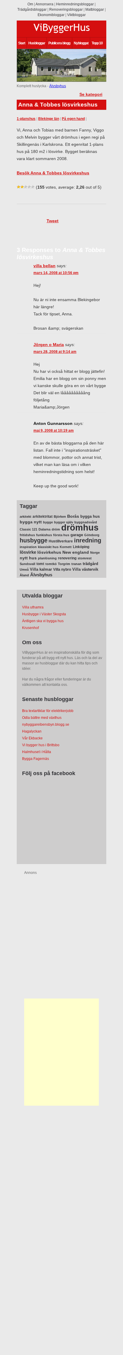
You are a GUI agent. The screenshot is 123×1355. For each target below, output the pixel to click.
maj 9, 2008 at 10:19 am (53, 430)
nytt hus (28, 558)
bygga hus (90, 516)
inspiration (28, 547)
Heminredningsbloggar (75, 4)
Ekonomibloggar (51, 15)
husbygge (33, 540)
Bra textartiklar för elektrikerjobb (47, 711)
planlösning (47, 558)
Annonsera (44, 4)
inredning (87, 540)
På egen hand (73, 119)
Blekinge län (48, 119)
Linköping (81, 547)
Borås (73, 516)
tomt (40, 564)
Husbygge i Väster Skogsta (44, 614)
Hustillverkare (61, 541)
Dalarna (44, 529)
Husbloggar (36, 43)
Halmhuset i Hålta (36, 752)
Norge (95, 552)
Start (21, 43)
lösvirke (28, 552)
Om (30, 4)
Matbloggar (94, 9)
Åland (24, 575)
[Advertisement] (61, 1052)
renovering (67, 558)
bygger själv (63, 522)
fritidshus (27, 535)
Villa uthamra (33, 607)
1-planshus (26, 119)
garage (76, 535)
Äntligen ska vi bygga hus (43, 621)
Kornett (66, 547)
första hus (61, 535)
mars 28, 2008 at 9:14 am (54, 352)
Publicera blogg (59, 43)
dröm (56, 529)
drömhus (80, 527)
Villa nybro (62, 569)
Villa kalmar (41, 569)
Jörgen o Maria (48, 344)
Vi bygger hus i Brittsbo (40, 745)
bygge (48, 522)
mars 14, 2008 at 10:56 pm (56, 273)
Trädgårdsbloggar (32, 9)
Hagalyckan (31, 731)
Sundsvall (27, 564)
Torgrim (64, 564)
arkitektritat (43, 516)
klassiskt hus (48, 547)
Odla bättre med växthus (41, 718)
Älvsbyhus (57, 86)
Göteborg (91, 535)
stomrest (85, 558)
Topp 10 (97, 43)
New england (75, 552)
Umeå (24, 569)
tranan (76, 564)
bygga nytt (31, 522)
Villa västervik (85, 569)
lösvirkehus (49, 552)
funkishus (44, 535)
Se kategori (90, 94)
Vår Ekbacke (32, 738)
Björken (60, 516)
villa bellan (44, 265)
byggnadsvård (85, 522)
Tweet (53, 220)
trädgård (90, 563)
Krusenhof (30, 628)
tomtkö (51, 564)
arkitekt (25, 516)
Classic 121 (28, 529)
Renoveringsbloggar (66, 9)
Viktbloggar (76, 15)
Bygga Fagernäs (35, 759)
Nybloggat (81, 43)
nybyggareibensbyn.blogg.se (45, 724)
